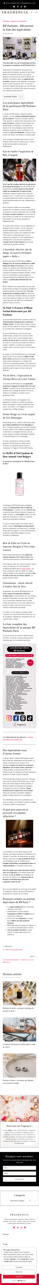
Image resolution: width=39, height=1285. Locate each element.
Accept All (19, 1276)
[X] (25, 7)
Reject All (19, 1272)
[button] (31, 12)
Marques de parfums (18, 21)
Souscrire (19, 1179)
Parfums (6, 21)
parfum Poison (25, 568)
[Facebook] (14, 7)
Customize (19, 1267)
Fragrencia (15, 12)
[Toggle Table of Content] (20, 96)
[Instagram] (18, 7)
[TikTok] (21, 7)
